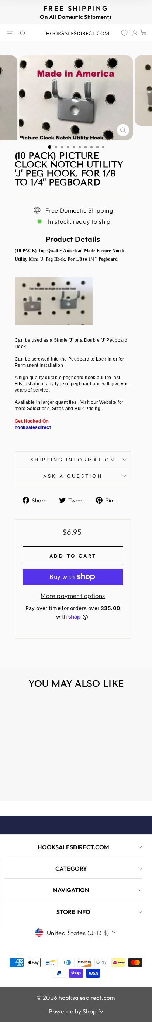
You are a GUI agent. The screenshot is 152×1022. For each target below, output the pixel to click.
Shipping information (73, 460)
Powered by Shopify (76, 1011)
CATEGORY (71, 868)
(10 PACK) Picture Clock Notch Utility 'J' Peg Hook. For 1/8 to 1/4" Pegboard (32, 768)
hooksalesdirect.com (77, 34)
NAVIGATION (71, 890)
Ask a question (73, 476)
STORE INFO (73, 912)
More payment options (73, 595)
